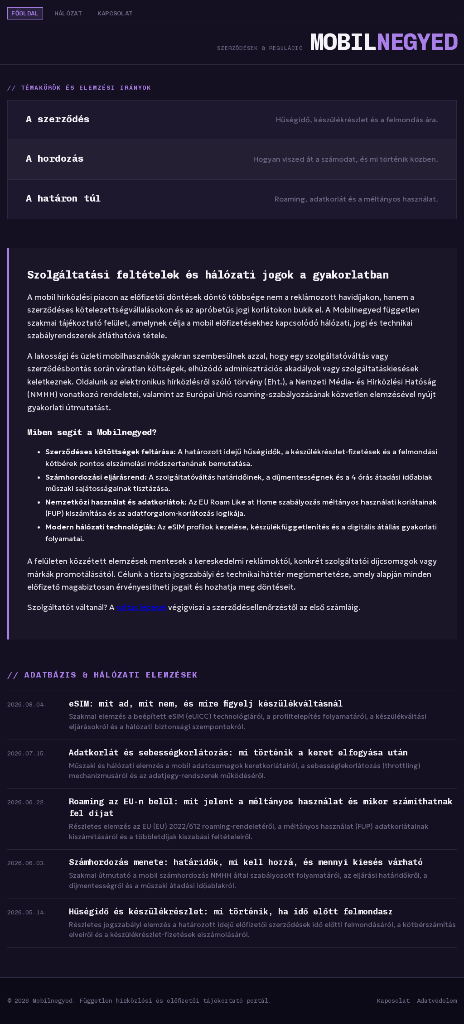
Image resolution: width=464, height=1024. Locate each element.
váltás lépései (141, 607)
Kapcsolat (115, 13)
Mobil (383, 41)
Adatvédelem (437, 1000)
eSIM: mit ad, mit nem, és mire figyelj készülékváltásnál (206, 704)
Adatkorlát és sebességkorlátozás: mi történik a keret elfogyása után (238, 753)
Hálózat (68, 13)
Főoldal (25, 13)
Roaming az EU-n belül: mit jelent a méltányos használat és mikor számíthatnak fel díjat (261, 807)
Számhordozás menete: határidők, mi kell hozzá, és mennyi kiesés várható (246, 862)
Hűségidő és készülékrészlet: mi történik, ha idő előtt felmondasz (231, 912)
